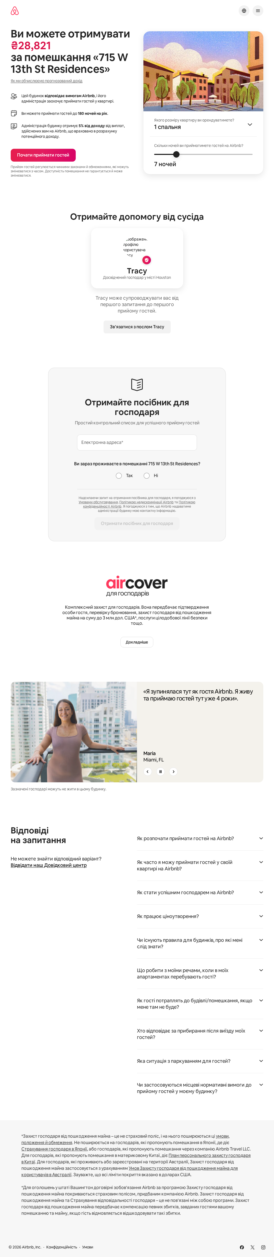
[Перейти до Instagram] (263, 1247)
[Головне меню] (258, 10)
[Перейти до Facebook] (242, 1247)
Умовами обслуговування (98, 502)
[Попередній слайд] (147, 771)
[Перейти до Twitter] (252, 1247)
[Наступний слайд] (173, 771)
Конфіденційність (61, 1247)
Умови (87, 1247)
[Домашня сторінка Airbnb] (15, 11)
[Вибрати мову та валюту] (244, 10)
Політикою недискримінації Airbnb (146, 502)
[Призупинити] (160, 771)
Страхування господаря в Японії (54, 1149)
